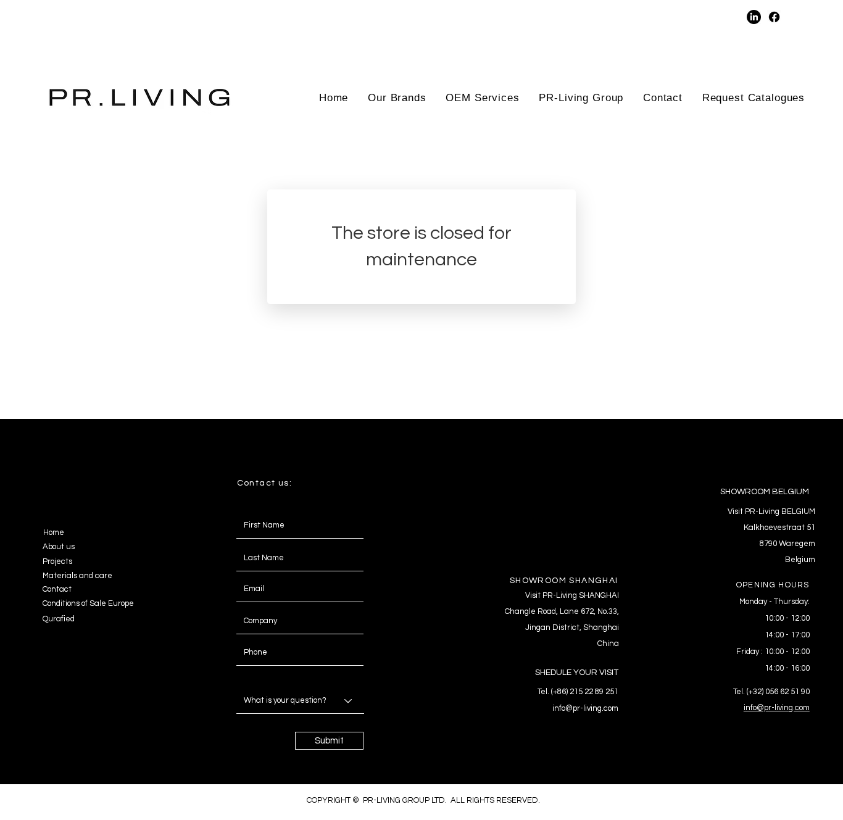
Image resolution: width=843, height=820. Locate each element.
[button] (646, 17)
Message (249, 675)
